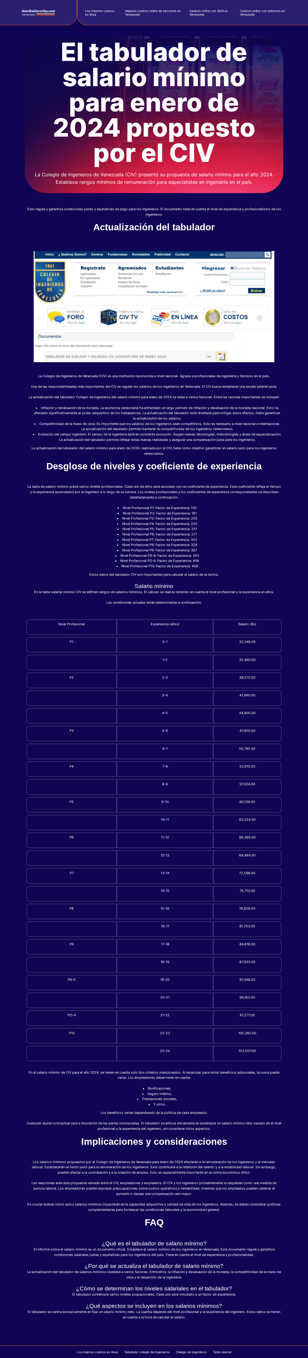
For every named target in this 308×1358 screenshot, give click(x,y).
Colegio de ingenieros (191, 1352)
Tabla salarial (222, 1352)
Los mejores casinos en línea (97, 1352)
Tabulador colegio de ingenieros (147, 1352)
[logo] (38, 12)
